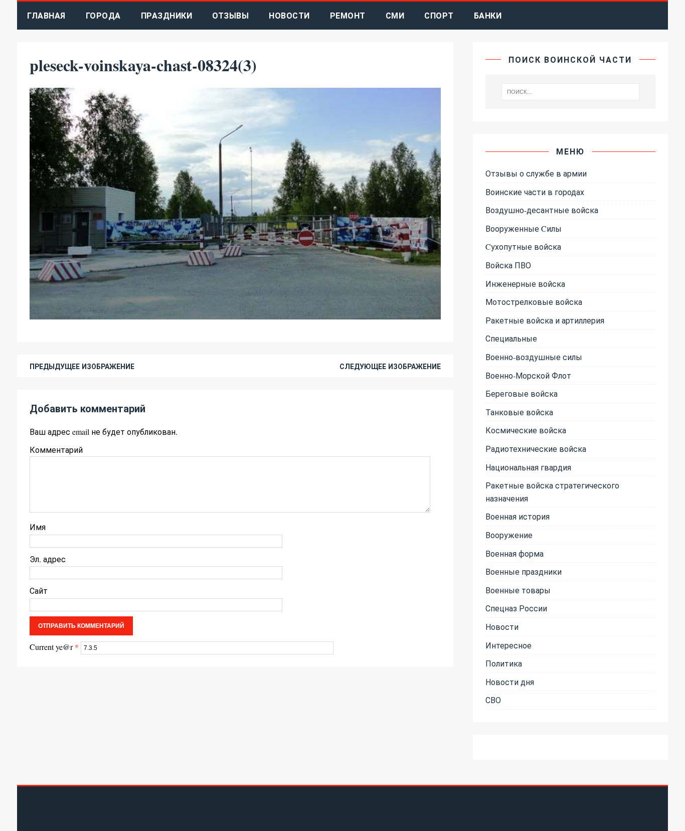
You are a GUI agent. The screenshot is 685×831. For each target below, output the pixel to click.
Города (103, 15)
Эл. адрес (48, 559)
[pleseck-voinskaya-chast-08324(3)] (235, 312)
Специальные (511, 338)
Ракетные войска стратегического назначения (552, 492)
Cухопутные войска (523, 246)
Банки (488, 15)
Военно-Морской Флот (528, 375)
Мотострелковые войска (533, 301)
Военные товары (518, 590)
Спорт (439, 15)
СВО (493, 700)
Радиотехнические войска (535, 448)
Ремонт (348, 15)
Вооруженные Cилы (523, 228)
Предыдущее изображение (82, 366)
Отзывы (230, 15)
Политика (503, 663)
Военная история (517, 516)
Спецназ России (516, 608)
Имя (38, 527)
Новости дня (509, 682)
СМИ (395, 15)
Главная (46, 15)
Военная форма (514, 553)
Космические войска (525, 430)
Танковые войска (519, 412)
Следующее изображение (390, 366)
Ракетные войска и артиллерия (544, 320)
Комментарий (56, 449)
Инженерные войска (525, 283)
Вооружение (509, 535)
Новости (289, 15)
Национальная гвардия (528, 467)
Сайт (39, 590)
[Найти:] (569, 91)
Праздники (167, 15)
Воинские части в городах (534, 192)
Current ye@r (54, 646)
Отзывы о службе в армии (536, 173)
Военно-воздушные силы (533, 357)
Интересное (508, 645)
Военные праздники (523, 571)
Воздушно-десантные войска (541, 210)
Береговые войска (521, 393)
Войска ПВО (508, 265)
